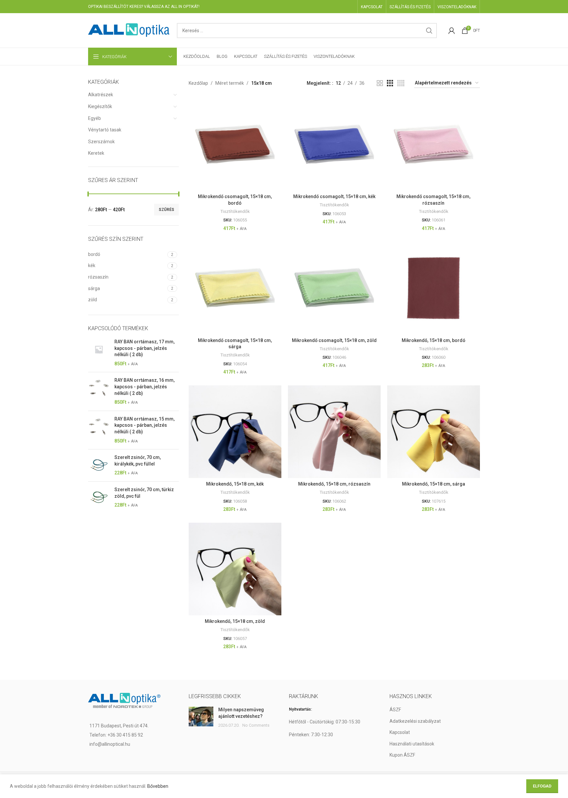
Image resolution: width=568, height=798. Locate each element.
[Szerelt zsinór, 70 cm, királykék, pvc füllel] (98, 465)
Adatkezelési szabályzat (415, 721)
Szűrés (166, 209)
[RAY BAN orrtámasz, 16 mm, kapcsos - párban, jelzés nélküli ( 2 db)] (98, 391)
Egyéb (94, 118)
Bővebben (157, 786)
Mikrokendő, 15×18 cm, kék (235, 484)
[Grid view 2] (380, 83)
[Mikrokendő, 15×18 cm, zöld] (235, 569)
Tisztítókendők (235, 211)
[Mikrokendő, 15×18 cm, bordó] (433, 287)
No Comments (256, 725)
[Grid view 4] (400, 83)
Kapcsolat (400, 732)
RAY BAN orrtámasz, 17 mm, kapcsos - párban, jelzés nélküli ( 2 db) (144, 348)
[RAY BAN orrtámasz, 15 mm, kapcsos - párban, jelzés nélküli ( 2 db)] (98, 430)
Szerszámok (101, 141)
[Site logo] (129, 30)
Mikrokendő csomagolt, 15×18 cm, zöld (334, 340)
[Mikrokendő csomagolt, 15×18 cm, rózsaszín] (433, 144)
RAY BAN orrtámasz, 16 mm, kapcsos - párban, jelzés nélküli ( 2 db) (144, 386)
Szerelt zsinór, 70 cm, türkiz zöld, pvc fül (144, 493)
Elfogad (542, 786)
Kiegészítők (100, 106)
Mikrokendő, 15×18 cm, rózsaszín (334, 484)
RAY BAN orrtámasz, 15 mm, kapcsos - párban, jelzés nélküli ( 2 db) (144, 425)
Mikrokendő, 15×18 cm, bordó (433, 340)
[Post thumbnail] (201, 718)
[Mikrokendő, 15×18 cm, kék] (235, 431)
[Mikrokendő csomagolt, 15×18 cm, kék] (334, 144)
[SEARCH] (429, 30)
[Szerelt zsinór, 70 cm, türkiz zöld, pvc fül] (98, 498)
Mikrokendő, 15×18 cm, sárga (433, 484)
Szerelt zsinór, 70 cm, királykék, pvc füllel (137, 461)
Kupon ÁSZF (402, 755)
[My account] (451, 30)
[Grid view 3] (390, 83)
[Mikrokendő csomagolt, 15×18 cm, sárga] (235, 287)
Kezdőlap (198, 83)
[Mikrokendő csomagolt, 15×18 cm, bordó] (235, 144)
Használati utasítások (412, 743)
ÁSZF (395, 709)
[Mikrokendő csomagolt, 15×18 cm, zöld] (334, 287)
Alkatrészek (100, 94)
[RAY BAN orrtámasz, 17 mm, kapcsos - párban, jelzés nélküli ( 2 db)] (98, 353)
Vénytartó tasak (104, 129)
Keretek (96, 153)
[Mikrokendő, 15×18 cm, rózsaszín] (334, 431)
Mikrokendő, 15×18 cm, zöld (235, 621)
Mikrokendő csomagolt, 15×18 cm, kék (334, 196)
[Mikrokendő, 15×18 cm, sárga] (433, 431)
